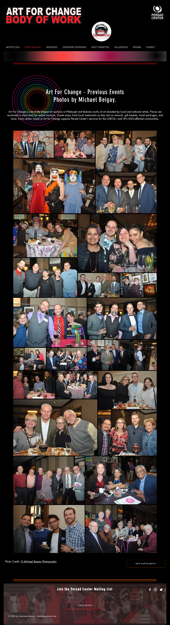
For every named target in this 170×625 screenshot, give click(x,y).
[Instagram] (156, 590)
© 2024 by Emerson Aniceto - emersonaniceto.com (32, 616)
